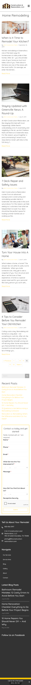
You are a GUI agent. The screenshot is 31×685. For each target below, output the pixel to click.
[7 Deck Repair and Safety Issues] (15, 166)
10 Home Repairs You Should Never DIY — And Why (14, 621)
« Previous (7, 361)
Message (7, 472)
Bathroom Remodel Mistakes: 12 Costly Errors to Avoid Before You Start (14, 389)
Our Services (7, 555)
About (5, 573)
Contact (5, 578)
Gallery (5, 568)
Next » (19, 364)
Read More (6, 73)
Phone (6, 447)
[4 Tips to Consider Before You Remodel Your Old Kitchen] (15, 304)
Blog (4, 564)
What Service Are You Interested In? (11, 463)
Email (5, 454)
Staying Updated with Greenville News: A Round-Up (14, 109)
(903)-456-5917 (15, 683)
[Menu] (29, 6)
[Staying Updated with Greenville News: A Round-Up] (15, 93)
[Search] (27, 376)
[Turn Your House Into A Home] (15, 239)
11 (10, 364)
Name (6, 440)
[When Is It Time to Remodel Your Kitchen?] (15, 27)
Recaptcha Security (10, 498)
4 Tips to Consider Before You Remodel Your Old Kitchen (14, 320)
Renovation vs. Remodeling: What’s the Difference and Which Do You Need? (14, 416)
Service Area (7, 559)
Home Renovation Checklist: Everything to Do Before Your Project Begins (13, 397)
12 (13, 364)
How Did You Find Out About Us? (14, 489)
